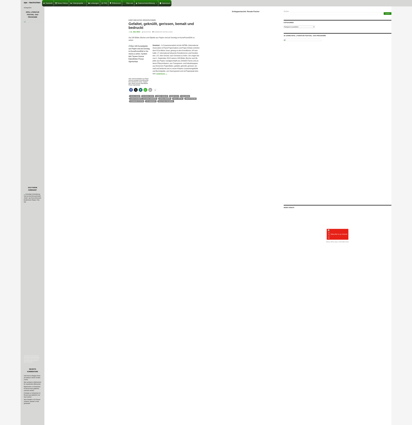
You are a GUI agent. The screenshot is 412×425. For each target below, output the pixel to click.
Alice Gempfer (28, 399)
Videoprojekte (78, 3)
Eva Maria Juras (147, 96)
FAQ (105, 3)
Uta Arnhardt (151, 101)
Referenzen (116, 3)
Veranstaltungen (149, 20)
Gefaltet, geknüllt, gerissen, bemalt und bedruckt (161, 26)
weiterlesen (161, 74)
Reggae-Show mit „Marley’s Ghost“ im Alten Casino (32, 377)
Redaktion (147, 32)
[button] (131, 90)
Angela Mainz (134, 96)
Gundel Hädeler (161, 96)
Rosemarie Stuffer (136, 101)
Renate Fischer (191, 98)
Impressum (166, 3)
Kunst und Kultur (135, 20)
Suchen (286, 11)
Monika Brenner (164, 98)
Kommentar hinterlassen (163, 32)
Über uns (129, 3)
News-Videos (63, 3)
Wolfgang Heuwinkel (166, 101)
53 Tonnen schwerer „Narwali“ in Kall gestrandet (32, 401)
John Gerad (185, 96)
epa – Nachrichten (32, 3)
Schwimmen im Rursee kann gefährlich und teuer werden (32, 388)
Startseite (49, 3)
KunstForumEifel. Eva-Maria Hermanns (143, 98)
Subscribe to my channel (339, 234)
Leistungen (94, 3)
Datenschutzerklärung (146, 3)
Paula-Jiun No (178, 98)
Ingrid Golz (174, 96)
